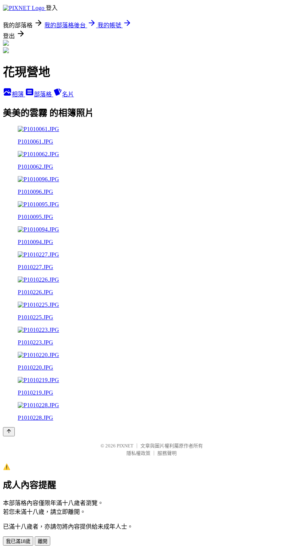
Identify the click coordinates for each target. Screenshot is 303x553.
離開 (42, 541)
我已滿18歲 (18, 541)
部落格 (43, 94)
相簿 (18, 94)
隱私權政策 (138, 453)
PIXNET (125, 446)
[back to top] (9, 431)
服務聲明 (167, 453)
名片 (68, 94)
